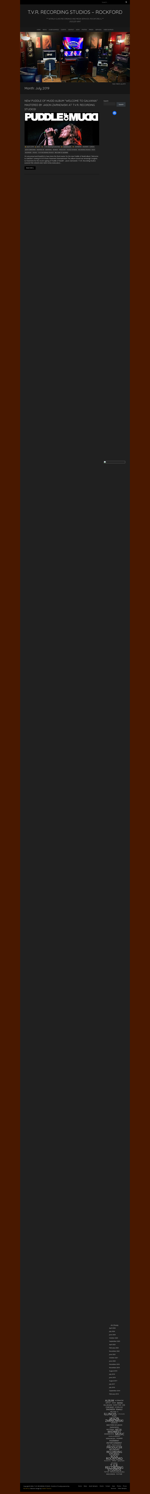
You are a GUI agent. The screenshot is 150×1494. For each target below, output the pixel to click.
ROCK (93, 149)
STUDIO (35, 152)
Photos (84, 29)
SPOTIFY (120, 1461)
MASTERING (48, 149)
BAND (120, 1403)
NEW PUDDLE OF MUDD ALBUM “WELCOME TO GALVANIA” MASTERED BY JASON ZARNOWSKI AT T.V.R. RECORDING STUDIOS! (61, 105)
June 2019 (112, 1377)
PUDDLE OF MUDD (72, 149)
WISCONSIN (110, 1474)
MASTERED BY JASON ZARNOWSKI (114, 1426)
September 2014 (114, 1391)
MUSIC (119, 1434)
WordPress (26, 1488)
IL (117, 1412)
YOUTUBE (119, 1474)
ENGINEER (85, 147)
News (45, 29)
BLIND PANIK (117, 1405)
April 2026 (112, 1328)
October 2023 (113, 1338)
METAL (118, 1429)
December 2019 (114, 1364)
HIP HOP (113, 1412)
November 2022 (114, 1351)
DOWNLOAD (119, 1407)
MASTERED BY (40, 149)
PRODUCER (62, 149)
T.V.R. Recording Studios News (52, 147)
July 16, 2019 (30, 147)
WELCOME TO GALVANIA (61, 152)
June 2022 (112, 1354)
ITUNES (114, 1416)
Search (106, 101)
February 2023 (114, 1348)
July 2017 (112, 1384)
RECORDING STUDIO (114, 1453)
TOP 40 (106, 1472)
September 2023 (114, 1341)
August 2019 (113, 1371)
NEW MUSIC (111, 1438)
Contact (71, 29)
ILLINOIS (92, 147)
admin (38, 147)
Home (39, 29)
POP (109, 1445)
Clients (63, 29)
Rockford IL (107, 1460)
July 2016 (112, 1387)
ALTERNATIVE (119, 1400)
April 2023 (112, 1345)
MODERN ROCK (109, 1434)
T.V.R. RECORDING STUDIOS (46, 152)
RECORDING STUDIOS (84, 149)
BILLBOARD (108, 1405)
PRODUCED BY (116, 1445)
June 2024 (112, 1335)
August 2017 (113, 1381)
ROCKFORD (28, 152)
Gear (78, 29)
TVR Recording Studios (117, 1472)
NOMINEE (120, 1438)
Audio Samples (54, 29)
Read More (29, 168)
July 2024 (112, 1331)
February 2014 (114, 1394)
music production (114, 1436)
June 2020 (112, 1361)
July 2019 (112, 1374)
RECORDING (114, 1450)
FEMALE (119, 1409)
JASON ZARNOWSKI (30, 149)
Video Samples (108, 29)
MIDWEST (55, 149)
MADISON (114, 1423)
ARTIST (108, 1403)
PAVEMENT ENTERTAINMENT (114, 1442)
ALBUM (109, 1400)
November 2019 (114, 1368)
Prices (91, 29)
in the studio (121, 1414)
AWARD (114, 1403)
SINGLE (114, 1461)
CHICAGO (110, 1407)
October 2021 (113, 1358)
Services (98, 29)
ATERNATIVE (78, 147)
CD (123, 1405)
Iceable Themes (46, 1488)
